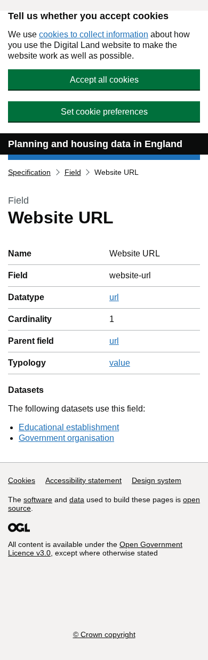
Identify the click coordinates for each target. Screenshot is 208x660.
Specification (29, 172)
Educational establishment (69, 427)
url (114, 297)
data (76, 499)
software (37, 499)
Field (73, 172)
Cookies (21, 480)
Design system (156, 480)
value (119, 362)
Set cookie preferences (104, 111)
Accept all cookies (104, 79)
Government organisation (66, 437)
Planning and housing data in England (95, 144)
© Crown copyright (104, 634)
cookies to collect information (93, 34)
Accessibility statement (83, 480)
